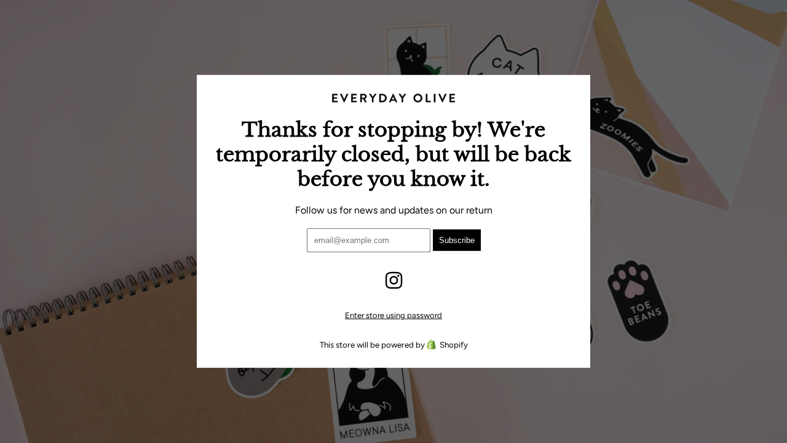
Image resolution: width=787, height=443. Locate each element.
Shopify (454, 344)
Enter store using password (393, 315)
